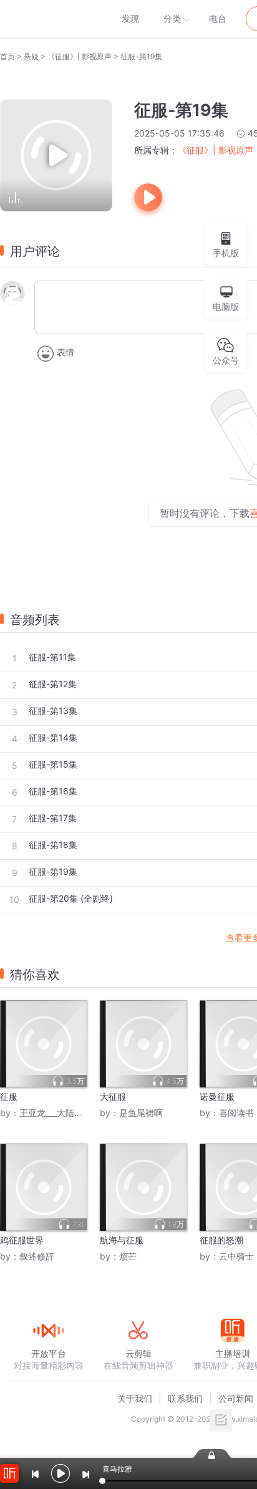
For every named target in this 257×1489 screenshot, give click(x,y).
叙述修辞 (36, 1256)
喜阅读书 (236, 1112)
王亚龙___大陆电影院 (59, 1112)
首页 (7, 56)
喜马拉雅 (48, 18)
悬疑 (31, 56)
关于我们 (134, 1398)
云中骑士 (236, 1256)
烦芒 (128, 1256)
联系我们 (185, 1398)
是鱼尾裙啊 (141, 1112)
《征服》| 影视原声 (79, 56)
